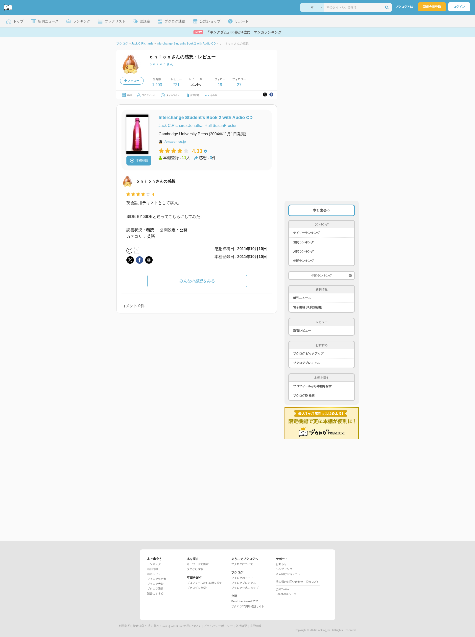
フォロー (133, 80)
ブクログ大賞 (155, 583)
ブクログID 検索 (304, 395)
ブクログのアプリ (242, 577)
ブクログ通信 (155, 588)
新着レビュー (302, 330)
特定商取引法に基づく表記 (150, 626)
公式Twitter (282, 589)
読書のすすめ (155, 593)
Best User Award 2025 (244, 601)
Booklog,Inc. (323, 630)
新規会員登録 (432, 6)
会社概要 (241, 626)
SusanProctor (225, 125)
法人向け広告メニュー (289, 573)
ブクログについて (242, 564)
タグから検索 (195, 568)
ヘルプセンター (285, 568)
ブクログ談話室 (156, 578)
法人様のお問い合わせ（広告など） (297, 581)
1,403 (157, 85)
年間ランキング (303, 260)
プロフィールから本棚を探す (312, 386)
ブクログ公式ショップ (245, 587)
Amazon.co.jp (175, 141)
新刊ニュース (302, 298)
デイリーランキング (306, 233)
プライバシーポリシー (218, 626)
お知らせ (281, 564)
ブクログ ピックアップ (308, 353)
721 (176, 85)
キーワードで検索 (198, 564)
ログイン (459, 6)
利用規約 (125, 626)
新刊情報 (152, 568)
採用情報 (255, 626)
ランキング (154, 564)
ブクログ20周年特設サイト (247, 606)
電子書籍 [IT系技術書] (307, 307)
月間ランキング (303, 251)
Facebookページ (286, 593)
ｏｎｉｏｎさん (161, 64)
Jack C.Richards (173, 125)
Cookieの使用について (186, 626)
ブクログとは (404, 6)
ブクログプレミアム (306, 363)
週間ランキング (303, 242)
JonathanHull (200, 125)
